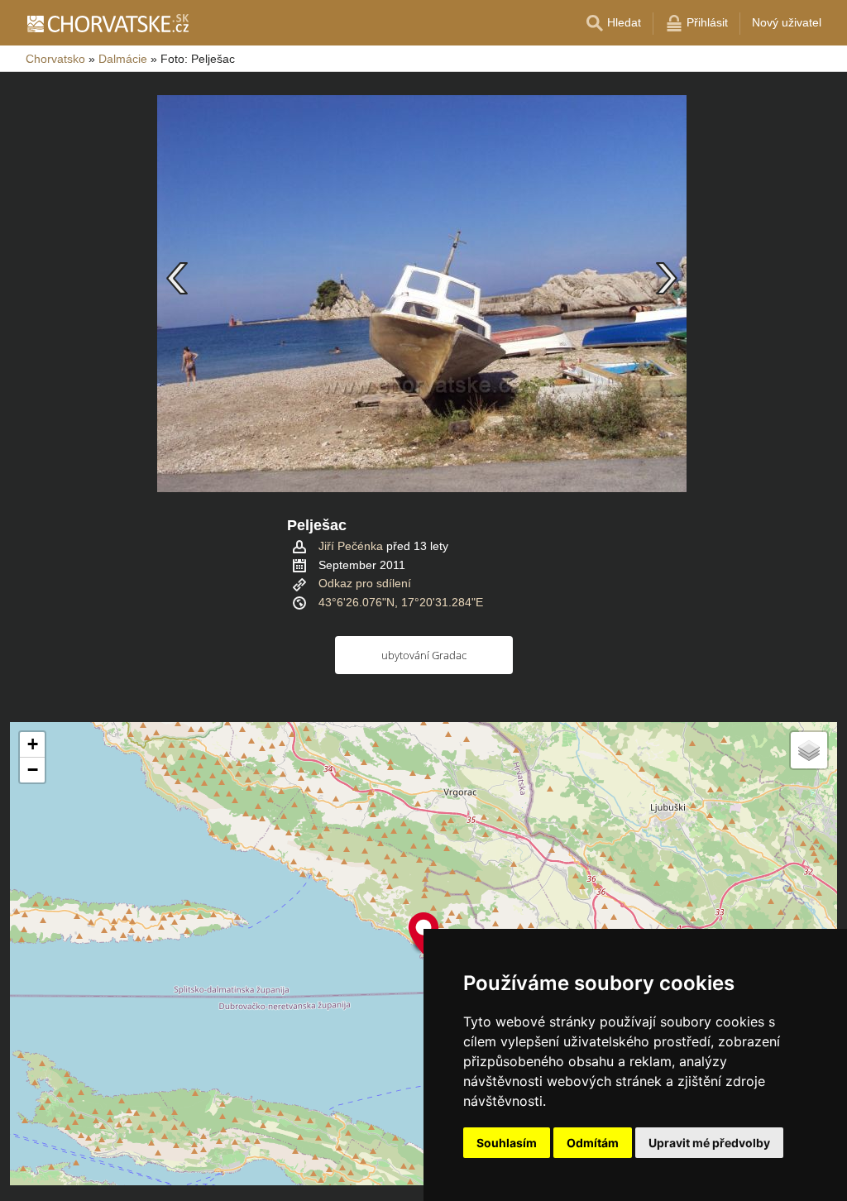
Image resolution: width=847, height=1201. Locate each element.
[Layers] (809, 750)
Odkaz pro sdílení (364, 583)
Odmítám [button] (593, 1143)
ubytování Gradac (424, 655)
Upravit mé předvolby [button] (709, 1143)
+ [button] (32, 744)
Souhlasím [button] (506, 1143)
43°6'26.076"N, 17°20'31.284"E (400, 602)
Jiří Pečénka (350, 546)
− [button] (32, 769)
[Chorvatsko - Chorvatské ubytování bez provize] (107, 23)
